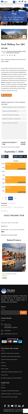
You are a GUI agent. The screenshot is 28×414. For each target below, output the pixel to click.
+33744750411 (7, 330)
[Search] (26, 5)
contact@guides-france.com (11, 333)
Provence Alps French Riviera (14, 51)
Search (3, 307)
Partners (3, 387)
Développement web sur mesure (11, 411)
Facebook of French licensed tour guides (10, 356)
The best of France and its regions (9, 359)
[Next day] (6, 156)
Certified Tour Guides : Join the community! (11, 393)
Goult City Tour (9, 52)
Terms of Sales (4, 368)
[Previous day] (3, 156)
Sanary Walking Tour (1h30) (9, 273)
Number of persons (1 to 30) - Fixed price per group (13, 103)
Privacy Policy (4, 375)
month (15, 156)
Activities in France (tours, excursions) (10, 353)
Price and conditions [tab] (6, 207)
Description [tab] (4, 203)
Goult (24, 51)
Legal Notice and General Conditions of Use (11, 371)
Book (10, 198)
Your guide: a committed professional (10, 390)
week (20, 156)
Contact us (3, 365)
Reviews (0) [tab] (12, 203)
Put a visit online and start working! (9, 397)
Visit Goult (16, 52)
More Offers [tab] (4, 211)
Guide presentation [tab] (19, 207)
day (25, 156)
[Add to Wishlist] (15, 198)
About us (3, 362)
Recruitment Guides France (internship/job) (11, 378)
